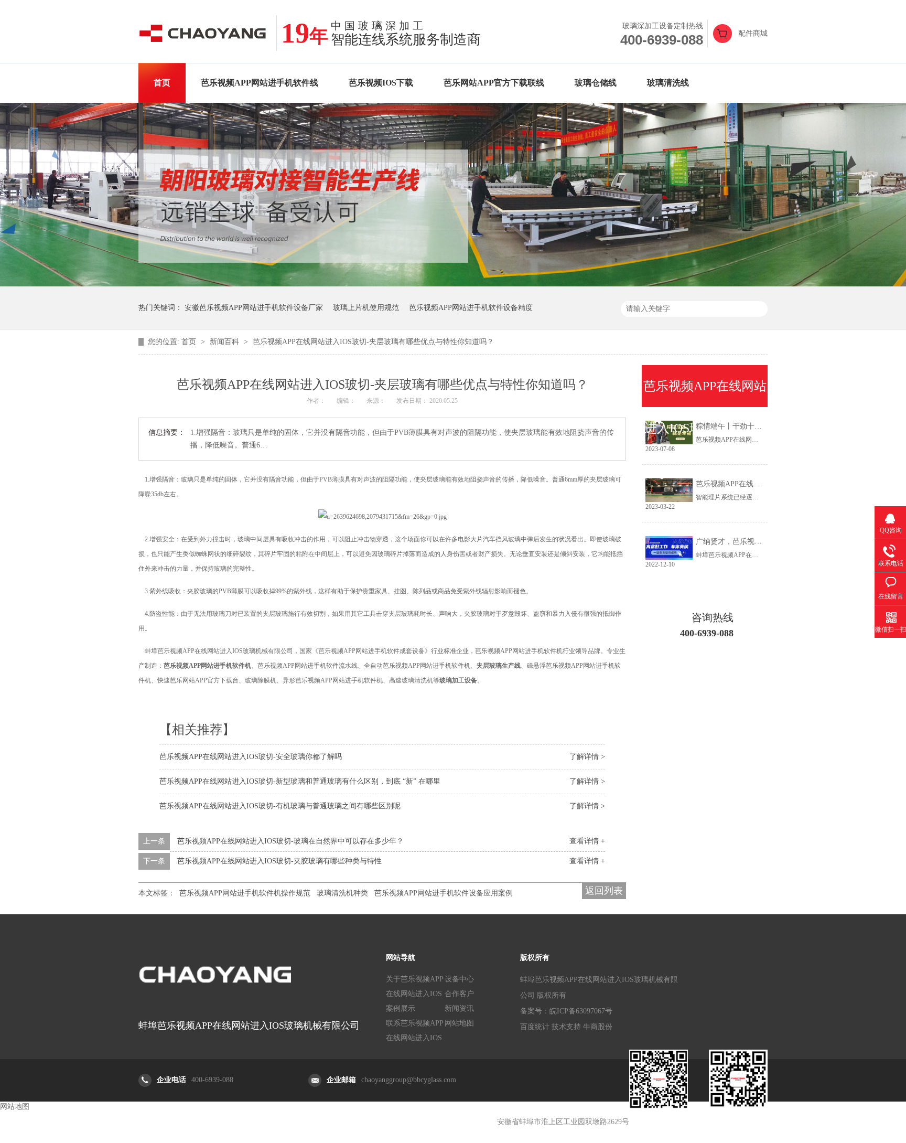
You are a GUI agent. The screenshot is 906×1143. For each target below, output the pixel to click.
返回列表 (604, 890)
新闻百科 (225, 342)
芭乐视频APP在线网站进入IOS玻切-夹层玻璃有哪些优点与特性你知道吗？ (373, 342)
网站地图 (459, 1023)
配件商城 (753, 33)
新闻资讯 (459, 1008)
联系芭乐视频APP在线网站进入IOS (415, 1030)
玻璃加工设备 (458, 680)
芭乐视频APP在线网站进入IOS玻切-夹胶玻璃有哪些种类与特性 (279, 861)
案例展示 (400, 1008)
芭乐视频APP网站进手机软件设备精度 (471, 308)
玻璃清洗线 (668, 82)
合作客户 (459, 994)
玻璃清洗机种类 (342, 893)
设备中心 (459, 979)
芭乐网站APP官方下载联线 (494, 82)
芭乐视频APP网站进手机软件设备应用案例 (443, 893)
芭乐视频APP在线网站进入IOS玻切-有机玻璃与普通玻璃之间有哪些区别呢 (280, 806)
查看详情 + (587, 841)
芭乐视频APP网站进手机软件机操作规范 (244, 893)
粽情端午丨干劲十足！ (732, 426)
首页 (162, 82)
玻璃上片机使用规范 (366, 308)
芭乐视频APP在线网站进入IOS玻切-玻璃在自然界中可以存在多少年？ (290, 841)
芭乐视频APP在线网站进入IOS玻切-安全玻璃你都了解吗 (250, 757)
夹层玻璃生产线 (499, 665)
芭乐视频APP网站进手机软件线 (259, 82)
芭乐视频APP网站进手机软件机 (207, 665)
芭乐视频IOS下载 (381, 82)
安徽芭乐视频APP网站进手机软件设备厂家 (254, 308)
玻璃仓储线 (596, 82)
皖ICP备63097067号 (580, 1011)
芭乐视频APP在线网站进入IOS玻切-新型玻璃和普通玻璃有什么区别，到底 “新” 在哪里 (299, 781)
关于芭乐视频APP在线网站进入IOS (415, 986)
